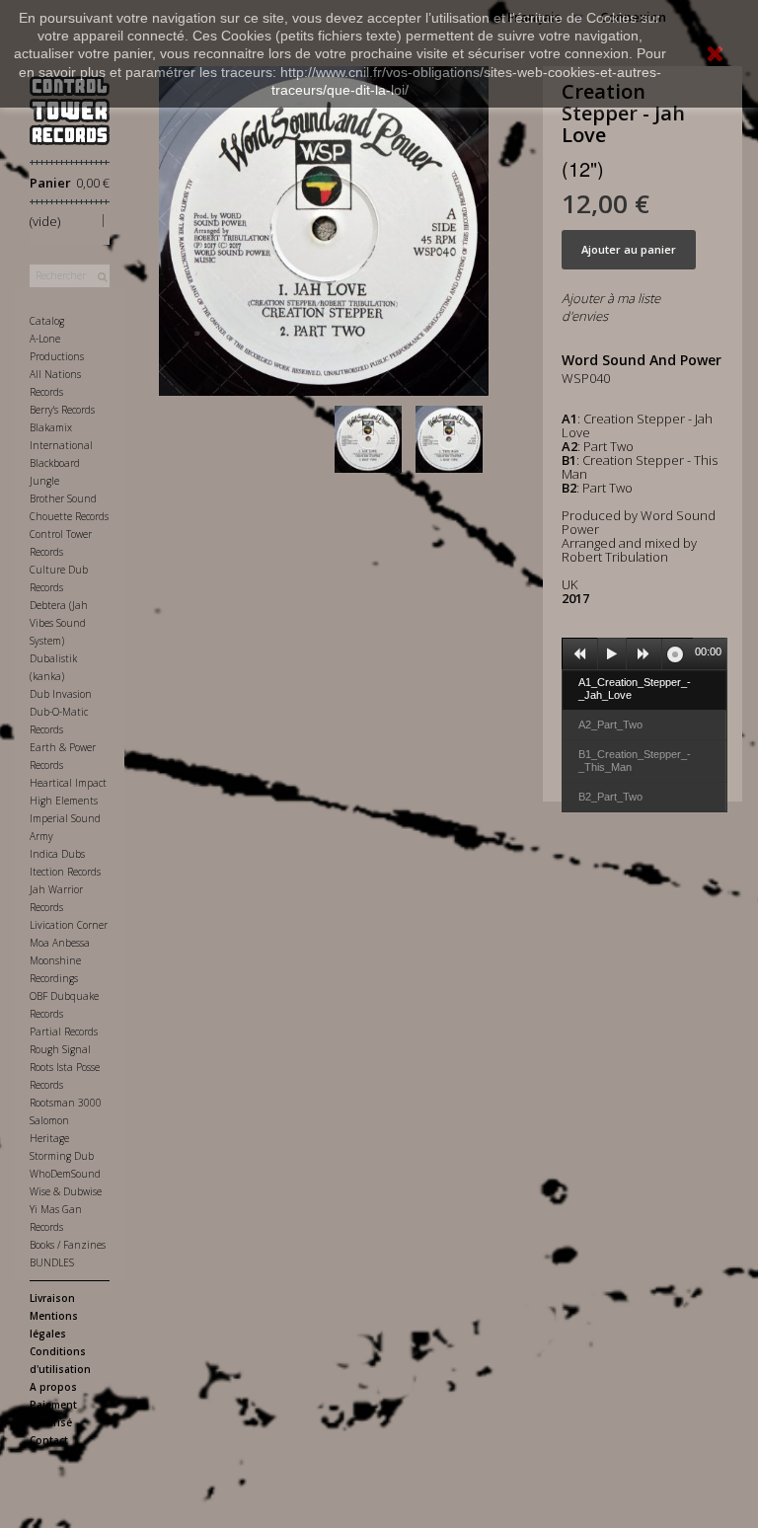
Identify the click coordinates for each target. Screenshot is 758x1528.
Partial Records (64, 1031)
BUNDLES (52, 1262)
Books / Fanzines (68, 1245)
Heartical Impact (68, 783)
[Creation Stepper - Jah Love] (372, 439)
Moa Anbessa (60, 943)
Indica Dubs (57, 854)
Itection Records (65, 872)
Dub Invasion (61, 694)
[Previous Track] (580, 654)
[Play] (612, 654)
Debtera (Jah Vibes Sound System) (59, 623)
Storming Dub (62, 1156)
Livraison (52, 1298)
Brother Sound (63, 498)
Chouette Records (69, 516)
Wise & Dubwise (66, 1191)
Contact (49, 1440)
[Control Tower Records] (70, 110)
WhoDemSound (65, 1174)
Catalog (47, 321)
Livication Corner (69, 925)
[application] (644, 653)
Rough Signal (60, 1049)
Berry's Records (62, 410)
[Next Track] (644, 654)
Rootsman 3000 (66, 1102)
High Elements (64, 800)
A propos (53, 1387)
